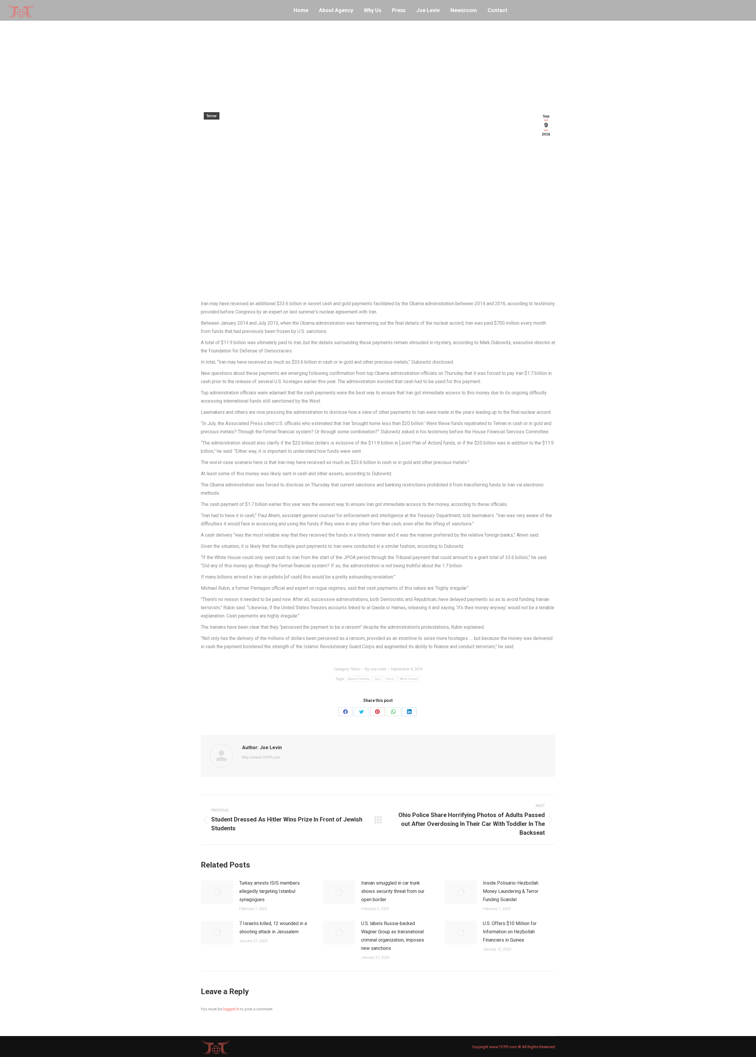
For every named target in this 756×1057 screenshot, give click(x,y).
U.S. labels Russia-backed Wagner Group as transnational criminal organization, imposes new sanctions (392, 936)
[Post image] (217, 892)
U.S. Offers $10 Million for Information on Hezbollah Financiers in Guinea (510, 932)
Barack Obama (359, 678)
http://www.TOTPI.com (261, 757)
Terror (211, 116)
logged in (231, 1009)
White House (409, 678)
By (375, 669)
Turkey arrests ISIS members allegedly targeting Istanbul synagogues (269, 891)
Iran (378, 678)
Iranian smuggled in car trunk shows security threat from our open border (392, 891)
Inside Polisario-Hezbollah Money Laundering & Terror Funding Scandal (510, 891)
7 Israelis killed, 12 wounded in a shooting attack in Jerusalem (273, 928)
